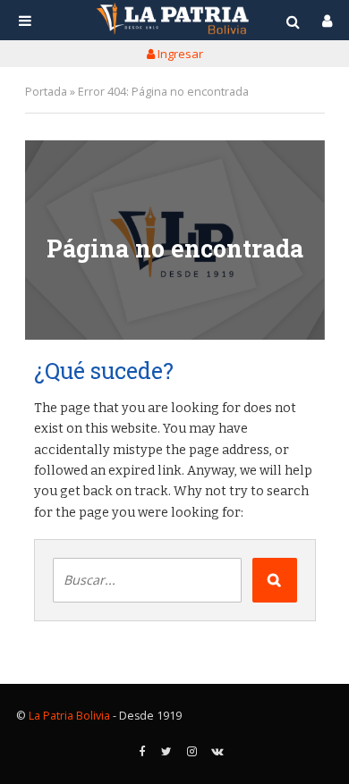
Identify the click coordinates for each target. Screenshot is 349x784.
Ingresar (179, 54)
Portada (46, 91)
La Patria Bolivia (69, 715)
